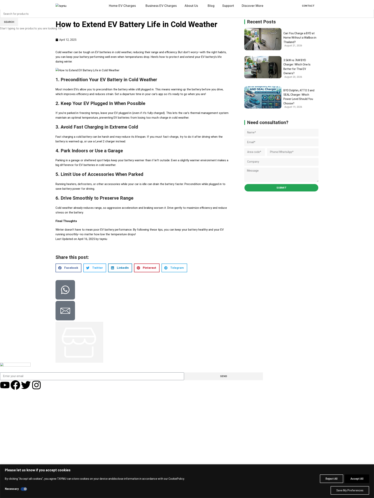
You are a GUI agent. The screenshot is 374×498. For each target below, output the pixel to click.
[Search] (293, 6)
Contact (308, 5)
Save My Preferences (349, 490)
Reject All (331, 478)
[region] (187, 481)
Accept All (356, 478)
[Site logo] (61, 5)
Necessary (12, 488)
